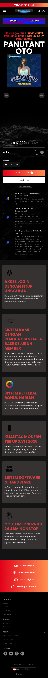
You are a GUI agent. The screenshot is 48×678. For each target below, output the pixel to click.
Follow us (7, 648)
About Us (6, 603)
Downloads (6, 627)
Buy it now (24, 180)
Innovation (6, 610)
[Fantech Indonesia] (24, 11)
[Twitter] (11, 653)
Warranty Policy (25, 186)
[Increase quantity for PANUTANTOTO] (17, 164)
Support (7, 619)
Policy (5, 632)
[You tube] (22, 653)
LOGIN (13, 20)
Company (8, 599)
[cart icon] (43, 11)
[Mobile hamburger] (4, 11)
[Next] (42, 5)
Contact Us (6, 623)
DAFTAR (35, 20)
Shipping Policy (8, 639)
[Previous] (6, 5)
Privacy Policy (7, 643)
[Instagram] (17, 653)
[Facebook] (5, 653)
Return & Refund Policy (11, 636)
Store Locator (7, 614)
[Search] (39, 11)
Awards (5, 607)
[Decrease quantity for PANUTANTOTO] (5, 164)
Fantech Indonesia (27, 664)
